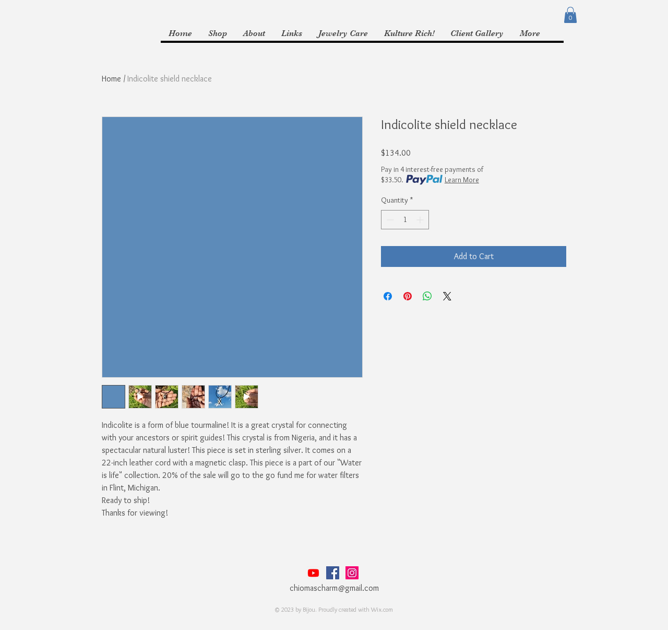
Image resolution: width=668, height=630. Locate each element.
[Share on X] (447, 296)
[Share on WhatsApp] (427, 296)
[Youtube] (313, 572)
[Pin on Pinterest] (407, 296)
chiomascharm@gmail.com (334, 588)
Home (111, 79)
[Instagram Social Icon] (352, 572)
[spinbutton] (405, 220)
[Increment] (420, 220)
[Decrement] (389, 220)
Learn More (462, 179)
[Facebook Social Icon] (332, 572)
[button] (570, 15)
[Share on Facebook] (387, 296)
